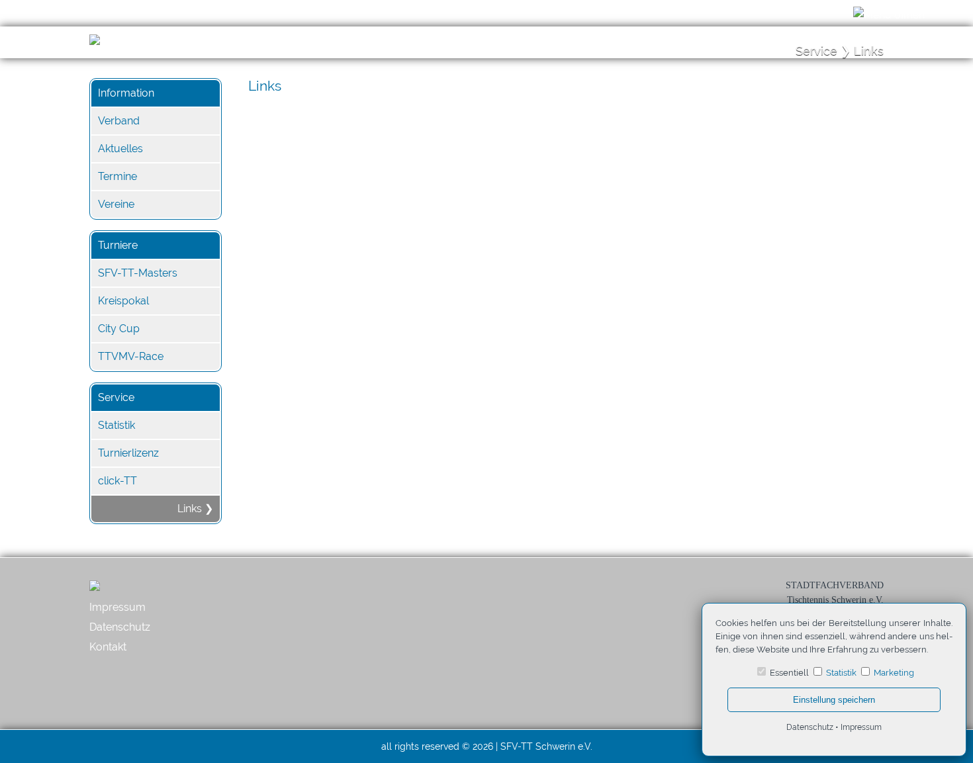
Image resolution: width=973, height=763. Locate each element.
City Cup (119, 328)
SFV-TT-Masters (137, 273)
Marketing (894, 673)
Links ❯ (195, 508)
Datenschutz (119, 627)
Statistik (116, 425)
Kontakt (107, 647)
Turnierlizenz (128, 453)
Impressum (117, 607)
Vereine (116, 204)
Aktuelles (120, 148)
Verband (119, 120)
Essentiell (789, 673)
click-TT (117, 480)
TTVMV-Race (130, 356)
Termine (117, 176)
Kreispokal (123, 300)
